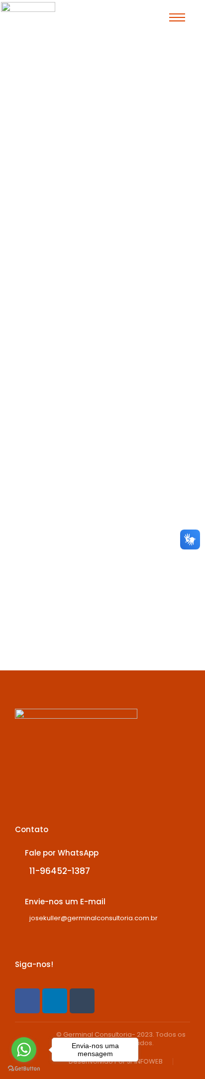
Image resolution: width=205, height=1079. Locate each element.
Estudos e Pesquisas (60, 402)
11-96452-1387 (59, 871)
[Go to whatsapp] (23, 1049)
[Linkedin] (54, 1000)
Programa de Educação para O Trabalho (94, 133)
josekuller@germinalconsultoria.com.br (93, 918)
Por (59, 142)
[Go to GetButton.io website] (24, 1069)
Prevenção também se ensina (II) (99, 379)
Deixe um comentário (62, 150)
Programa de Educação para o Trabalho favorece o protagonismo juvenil (101, 104)
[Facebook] (27, 1000)
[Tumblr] (82, 1000)
